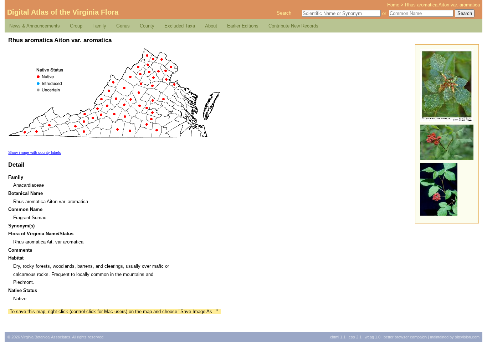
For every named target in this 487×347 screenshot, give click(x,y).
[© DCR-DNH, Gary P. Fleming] (446, 120)
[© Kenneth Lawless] (438, 214)
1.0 (372, 337)
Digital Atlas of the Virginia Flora (62, 12)
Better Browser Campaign (405, 337)
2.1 (355, 337)
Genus (123, 26)
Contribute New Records (293, 26)
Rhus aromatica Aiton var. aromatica (442, 4)
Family (99, 26)
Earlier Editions (242, 26)
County (147, 26)
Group (76, 26)
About (211, 26)
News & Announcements (34, 26)
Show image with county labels (34, 152)
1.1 (337, 337)
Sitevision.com (467, 337)
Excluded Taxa (179, 26)
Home (393, 4)
